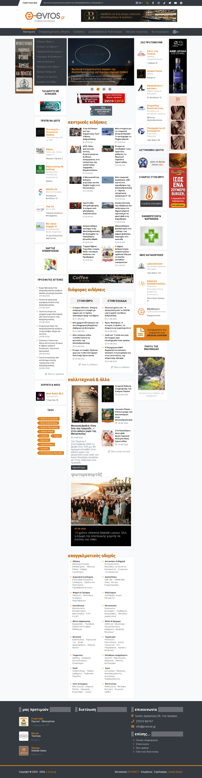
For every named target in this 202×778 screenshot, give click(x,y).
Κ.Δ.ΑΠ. (75, 616)
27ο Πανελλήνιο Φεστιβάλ (51, 453)
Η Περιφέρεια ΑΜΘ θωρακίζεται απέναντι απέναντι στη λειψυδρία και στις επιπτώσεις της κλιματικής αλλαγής (118, 352)
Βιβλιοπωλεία (78, 608)
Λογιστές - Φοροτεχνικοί (115, 658)
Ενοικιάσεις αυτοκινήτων (115, 567)
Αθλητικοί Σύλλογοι (80, 564)
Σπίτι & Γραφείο (80, 684)
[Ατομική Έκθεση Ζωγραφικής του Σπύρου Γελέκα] (107, 393)
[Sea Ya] (40, 209)
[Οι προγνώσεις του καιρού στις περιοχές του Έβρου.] (151, 195)
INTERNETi (133, 771)
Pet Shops (122, 686)
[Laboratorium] (141, 266)
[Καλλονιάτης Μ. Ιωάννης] (40, 169)
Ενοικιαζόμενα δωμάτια (82, 580)
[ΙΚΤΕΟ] (114, 98)
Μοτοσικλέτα (110, 569)
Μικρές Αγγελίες (137, 31)
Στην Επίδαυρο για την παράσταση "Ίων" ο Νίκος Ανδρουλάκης (91, 133)
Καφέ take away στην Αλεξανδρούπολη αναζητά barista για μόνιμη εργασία (50, 290)
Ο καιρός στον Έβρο (46, 82)
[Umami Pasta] (141, 73)
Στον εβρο (85, 301)
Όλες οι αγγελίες (55, 374)
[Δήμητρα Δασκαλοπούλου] (141, 283)
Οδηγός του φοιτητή (47, 77)
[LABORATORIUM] (24, 66)
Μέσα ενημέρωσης (81, 621)
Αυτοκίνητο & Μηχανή (115, 561)
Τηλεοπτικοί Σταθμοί (81, 626)
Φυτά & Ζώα (110, 684)
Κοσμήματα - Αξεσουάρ (114, 629)
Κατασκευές (111, 606)
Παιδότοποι (88, 673)
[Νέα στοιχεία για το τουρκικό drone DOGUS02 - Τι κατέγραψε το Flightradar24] (107, 131)
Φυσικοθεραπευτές (113, 673)
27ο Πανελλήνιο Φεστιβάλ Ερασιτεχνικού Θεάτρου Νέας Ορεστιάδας (122, 435)
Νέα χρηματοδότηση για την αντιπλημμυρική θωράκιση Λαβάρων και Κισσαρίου (85, 325)
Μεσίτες (119, 660)
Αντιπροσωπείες (112, 564)
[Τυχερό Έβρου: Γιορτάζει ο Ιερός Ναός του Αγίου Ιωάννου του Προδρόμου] (75, 249)
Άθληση (76, 561)
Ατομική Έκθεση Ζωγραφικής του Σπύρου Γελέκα (123, 388)
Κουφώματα (110, 608)
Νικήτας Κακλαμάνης (49, 427)
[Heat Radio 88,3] (40, 396)
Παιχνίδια (76, 676)
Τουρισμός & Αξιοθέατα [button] (48, 57)
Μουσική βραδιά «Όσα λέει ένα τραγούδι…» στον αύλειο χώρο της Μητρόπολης (83, 430)
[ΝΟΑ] (101, 278)
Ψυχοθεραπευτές (112, 679)
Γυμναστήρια (77, 572)
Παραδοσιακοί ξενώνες (82, 587)
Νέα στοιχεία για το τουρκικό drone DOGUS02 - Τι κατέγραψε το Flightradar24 (123, 133)
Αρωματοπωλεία (112, 626)
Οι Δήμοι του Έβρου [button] (46, 46)
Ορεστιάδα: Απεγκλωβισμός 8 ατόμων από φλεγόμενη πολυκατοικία (91, 208)
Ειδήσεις (79, 31)
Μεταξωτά (109, 598)
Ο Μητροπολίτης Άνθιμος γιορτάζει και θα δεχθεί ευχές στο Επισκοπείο (91, 182)
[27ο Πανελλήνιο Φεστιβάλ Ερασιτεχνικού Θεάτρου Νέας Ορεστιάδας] (107, 438)
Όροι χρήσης (142, 748)
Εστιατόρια (88, 595)
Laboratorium (154, 263)
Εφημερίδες (77, 624)
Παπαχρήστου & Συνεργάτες (156, 129)
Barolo (35, 733)
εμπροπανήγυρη (47, 444)
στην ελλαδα (117, 301)
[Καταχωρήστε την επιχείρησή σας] (151, 331)
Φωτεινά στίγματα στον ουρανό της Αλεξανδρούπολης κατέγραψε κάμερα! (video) (99, 71)
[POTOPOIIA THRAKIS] (178, 66)
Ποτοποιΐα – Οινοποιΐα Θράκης (53, 132)
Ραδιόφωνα (77, 629)
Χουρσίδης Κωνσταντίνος (155, 107)
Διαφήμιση (85, 658)
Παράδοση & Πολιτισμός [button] (49, 51)
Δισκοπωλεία (78, 639)
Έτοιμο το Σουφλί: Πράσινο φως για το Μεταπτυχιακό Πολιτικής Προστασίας (85, 353)
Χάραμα (35, 748)
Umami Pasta (154, 71)
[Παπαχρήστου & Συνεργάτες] (141, 130)
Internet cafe (119, 580)
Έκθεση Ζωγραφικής (49, 419)
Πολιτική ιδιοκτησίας (147, 751)
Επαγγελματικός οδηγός (54, 31)
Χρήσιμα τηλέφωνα (46, 72)
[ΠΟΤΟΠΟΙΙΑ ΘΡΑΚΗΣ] (88, 98)
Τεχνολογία (110, 637)
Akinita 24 (51, 189)
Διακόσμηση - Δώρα (113, 595)
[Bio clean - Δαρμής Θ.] (40, 226)
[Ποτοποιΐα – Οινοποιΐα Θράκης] (40, 132)
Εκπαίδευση (78, 606)
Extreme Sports (78, 567)
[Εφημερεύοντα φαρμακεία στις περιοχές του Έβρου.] (151, 236)
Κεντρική (29, 31)
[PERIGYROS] (178, 180)
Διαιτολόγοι (110, 676)
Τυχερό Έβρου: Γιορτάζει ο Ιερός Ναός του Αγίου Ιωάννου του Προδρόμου (91, 251)
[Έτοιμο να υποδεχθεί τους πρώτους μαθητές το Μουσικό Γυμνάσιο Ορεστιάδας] (107, 148)
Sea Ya (50, 206)
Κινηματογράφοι (112, 585)
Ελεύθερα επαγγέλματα (116, 655)
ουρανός (44, 436)
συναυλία (44, 449)
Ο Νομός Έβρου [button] (44, 41)
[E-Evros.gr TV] (176, 32)
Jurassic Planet (47, 432)
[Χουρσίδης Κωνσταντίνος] (141, 108)
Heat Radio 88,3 (54, 393)
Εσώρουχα (109, 632)
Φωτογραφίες (160, 31)
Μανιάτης (45, 440)
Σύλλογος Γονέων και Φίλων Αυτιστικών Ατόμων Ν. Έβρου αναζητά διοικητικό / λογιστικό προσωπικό (51, 345)
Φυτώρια (109, 689)
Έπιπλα (75, 689)
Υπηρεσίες (78, 655)
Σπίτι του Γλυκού (152, 52)
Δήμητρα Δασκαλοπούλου (156, 282)
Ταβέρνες (76, 595)
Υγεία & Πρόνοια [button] (45, 62)
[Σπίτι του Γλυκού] (141, 53)
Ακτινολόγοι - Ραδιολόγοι (115, 671)
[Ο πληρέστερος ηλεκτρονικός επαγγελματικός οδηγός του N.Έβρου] (45, 16)
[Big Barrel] (129, 15)
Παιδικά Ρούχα (78, 671)
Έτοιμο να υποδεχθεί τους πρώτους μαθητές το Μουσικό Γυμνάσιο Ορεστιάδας (123, 154)
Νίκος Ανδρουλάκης (49, 423)
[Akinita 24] (40, 191)
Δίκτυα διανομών (79, 660)
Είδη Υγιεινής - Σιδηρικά (82, 686)
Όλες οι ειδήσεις (89, 364)
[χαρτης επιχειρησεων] (50, 264)
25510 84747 (144, 721)
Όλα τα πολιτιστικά (120, 451)
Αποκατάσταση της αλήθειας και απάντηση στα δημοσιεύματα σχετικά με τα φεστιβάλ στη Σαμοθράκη (123, 211)
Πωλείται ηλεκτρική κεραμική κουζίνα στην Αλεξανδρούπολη (49, 302)
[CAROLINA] (178, 123)
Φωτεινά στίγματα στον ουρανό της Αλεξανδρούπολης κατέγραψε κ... (74, 3)
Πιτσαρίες (76, 598)
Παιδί (75, 668)
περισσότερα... (79, 467)
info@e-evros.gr (146, 726)
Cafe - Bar (108, 580)
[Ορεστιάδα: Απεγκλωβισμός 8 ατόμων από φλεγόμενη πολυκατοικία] (75, 205)
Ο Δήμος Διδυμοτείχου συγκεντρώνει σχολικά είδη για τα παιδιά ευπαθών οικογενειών (123, 254)
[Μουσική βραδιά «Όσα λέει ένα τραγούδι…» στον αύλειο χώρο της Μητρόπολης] (85, 403)
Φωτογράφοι (110, 663)
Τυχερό (57, 436)
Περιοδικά (89, 624)
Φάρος (49, 149)
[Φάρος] (40, 150)
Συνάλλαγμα (77, 663)
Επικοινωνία (142, 744)
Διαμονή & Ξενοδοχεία (83, 577)
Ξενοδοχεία (77, 582)
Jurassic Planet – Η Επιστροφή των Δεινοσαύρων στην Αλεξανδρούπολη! (123, 414)
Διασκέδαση (110, 577)
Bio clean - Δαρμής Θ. (52, 225)
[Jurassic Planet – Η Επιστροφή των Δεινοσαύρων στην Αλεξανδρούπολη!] (107, 415)
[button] (73, 62)
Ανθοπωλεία (110, 686)
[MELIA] (101, 110)
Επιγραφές (109, 611)
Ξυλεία (88, 692)
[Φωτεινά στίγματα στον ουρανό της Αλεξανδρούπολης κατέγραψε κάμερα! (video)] (101, 62)
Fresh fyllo (37, 718)
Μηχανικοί (109, 660)
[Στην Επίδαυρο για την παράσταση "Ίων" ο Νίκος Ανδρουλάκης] (75, 132)
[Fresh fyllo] (23, 721)
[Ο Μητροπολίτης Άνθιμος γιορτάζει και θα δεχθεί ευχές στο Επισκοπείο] (75, 180)
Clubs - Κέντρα (111, 582)
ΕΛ (140, 3)
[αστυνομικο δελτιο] (151, 162)
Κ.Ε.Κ (88, 613)
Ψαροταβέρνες (79, 600)
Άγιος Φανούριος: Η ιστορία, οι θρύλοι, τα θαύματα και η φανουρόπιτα (118, 325)
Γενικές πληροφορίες (147, 740)
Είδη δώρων (110, 593)
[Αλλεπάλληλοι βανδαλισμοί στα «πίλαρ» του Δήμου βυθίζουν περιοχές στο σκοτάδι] (107, 231)
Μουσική (77, 637)
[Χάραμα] (23, 750)
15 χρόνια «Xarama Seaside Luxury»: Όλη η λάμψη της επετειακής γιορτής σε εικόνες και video (100, 536)
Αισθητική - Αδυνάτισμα (115, 624)
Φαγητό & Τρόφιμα (81, 593)
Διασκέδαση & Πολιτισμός (105, 31)
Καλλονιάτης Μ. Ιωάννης (55, 168)
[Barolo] (23, 736)
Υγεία (107, 668)
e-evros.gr (51, 771)
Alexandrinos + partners (155, 87)
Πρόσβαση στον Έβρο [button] (47, 67)
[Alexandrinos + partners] (141, 88)
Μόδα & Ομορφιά (113, 621)
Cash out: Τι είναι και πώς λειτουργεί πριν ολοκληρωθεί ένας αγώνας (117, 338)
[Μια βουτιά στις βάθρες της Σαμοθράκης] (151, 373)
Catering (75, 658)
